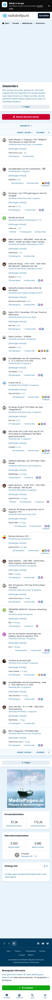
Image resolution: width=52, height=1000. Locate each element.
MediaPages (13, 474)
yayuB (19, 614)
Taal (8, 951)
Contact (42, 951)
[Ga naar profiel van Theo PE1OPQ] (4, 383)
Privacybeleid (30, 951)
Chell (10, 574)
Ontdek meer (6, 6)
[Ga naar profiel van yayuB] (4, 610)
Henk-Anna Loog (24, 144)
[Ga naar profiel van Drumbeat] (4, 337)
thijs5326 (12, 179)
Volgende (40, 133)
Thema (18, 951)
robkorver (21, 220)
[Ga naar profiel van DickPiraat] (4, 634)
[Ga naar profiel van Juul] (4, 537)
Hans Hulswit (22, 293)
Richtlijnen (7, 980)
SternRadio (13, 371)
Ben (18, 171)
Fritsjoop (25, 853)
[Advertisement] (26, 53)
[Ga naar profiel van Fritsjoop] (17, 855)
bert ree (12, 206)
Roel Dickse (21, 244)
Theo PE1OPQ (22, 385)
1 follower (12, 232)
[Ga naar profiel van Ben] (4, 169)
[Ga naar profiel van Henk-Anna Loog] (4, 140)
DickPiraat (21, 638)
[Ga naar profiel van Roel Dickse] (4, 240)
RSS (31, 955)
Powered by (26, 962)
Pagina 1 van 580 (23, 133)
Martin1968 (13, 522)
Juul (18, 539)
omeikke (12, 447)
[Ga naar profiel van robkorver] (4, 218)
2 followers (45, 185)
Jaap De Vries (14, 498)
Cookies (22, 955)
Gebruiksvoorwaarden (23, 977)
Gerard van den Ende (17, 301)
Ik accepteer (27, 987)
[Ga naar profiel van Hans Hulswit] (4, 289)
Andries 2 (12, 277)
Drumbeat (21, 339)
